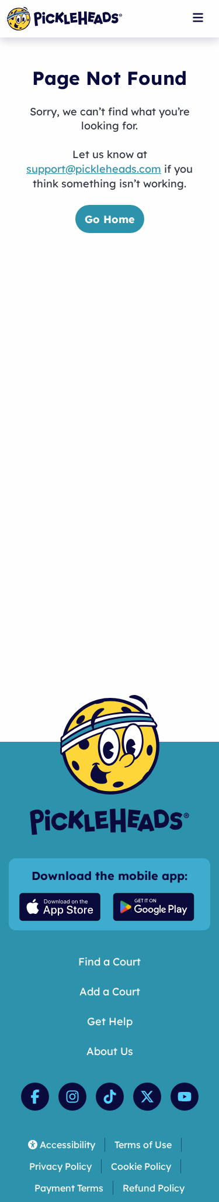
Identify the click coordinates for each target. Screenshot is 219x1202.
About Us (109, 1051)
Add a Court (109, 991)
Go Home (110, 219)
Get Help (110, 1021)
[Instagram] (72, 1097)
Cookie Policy (141, 1166)
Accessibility (67, 1144)
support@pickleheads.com (93, 169)
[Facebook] (35, 1097)
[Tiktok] (110, 1097)
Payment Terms (68, 1188)
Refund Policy (154, 1188)
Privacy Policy (60, 1166)
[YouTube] (185, 1097)
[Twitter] (147, 1097)
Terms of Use (143, 1144)
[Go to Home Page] (64, 18)
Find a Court (109, 961)
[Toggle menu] (198, 17)
